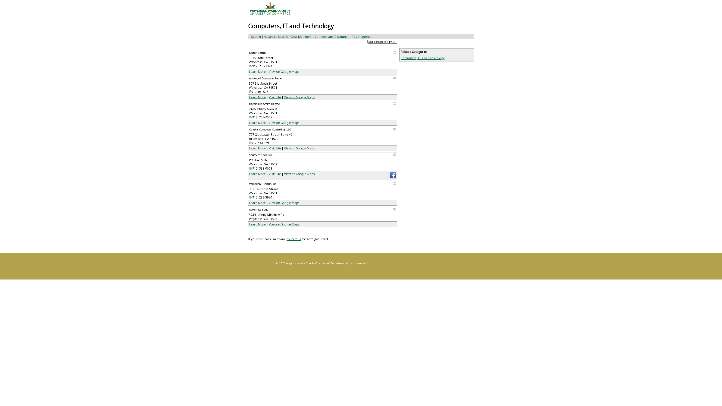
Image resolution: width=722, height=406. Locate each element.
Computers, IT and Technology (422, 58)
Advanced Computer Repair (265, 78)
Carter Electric (257, 53)
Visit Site (275, 97)
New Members (301, 37)
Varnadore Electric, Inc (262, 184)
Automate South (259, 209)
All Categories (361, 37)
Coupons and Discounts (331, 37)
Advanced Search (276, 37)
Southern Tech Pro (260, 155)
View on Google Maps (284, 72)
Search (256, 37)
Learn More (257, 72)
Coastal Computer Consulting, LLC (270, 129)
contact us (294, 239)
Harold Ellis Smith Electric (264, 104)
